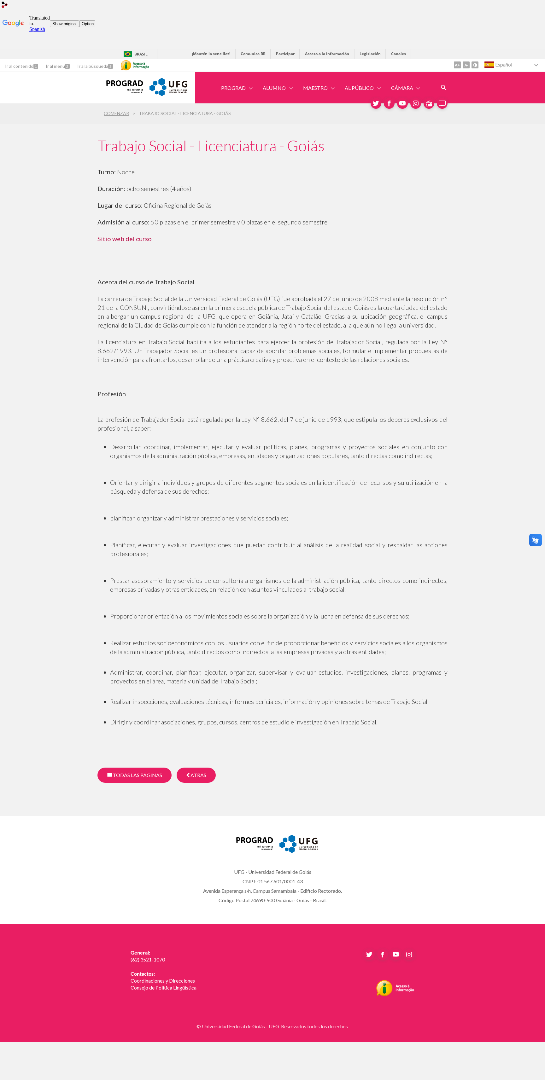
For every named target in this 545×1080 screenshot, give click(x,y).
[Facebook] (389, 103)
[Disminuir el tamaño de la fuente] (466, 64)
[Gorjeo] (376, 103)
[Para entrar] (4, 5)
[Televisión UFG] (442, 103)
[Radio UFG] (429, 103)
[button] (234, 87)
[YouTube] (402, 103)
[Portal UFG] (168, 93)
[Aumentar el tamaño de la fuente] (457, 64)
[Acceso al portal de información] (395, 994)
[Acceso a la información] (135, 65)
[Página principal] (120, 91)
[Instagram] (415, 103)
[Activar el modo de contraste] (475, 64)
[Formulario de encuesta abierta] (444, 87)
